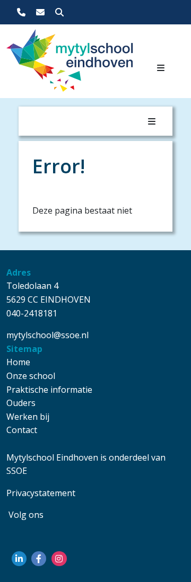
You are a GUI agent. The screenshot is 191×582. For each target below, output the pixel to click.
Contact (21, 430)
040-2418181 (31, 313)
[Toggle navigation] (160, 68)
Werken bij (27, 416)
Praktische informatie (49, 389)
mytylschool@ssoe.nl (47, 335)
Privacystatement (40, 493)
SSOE (16, 471)
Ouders (21, 403)
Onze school (30, 376)
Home (18, 362)
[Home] (31, 63)
